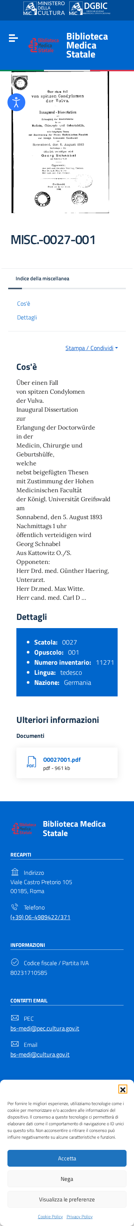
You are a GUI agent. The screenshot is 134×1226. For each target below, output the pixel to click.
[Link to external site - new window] (44, 8)
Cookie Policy (50, 1216)
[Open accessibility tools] (16, 102)
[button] (123, 1089)
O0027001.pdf (62, 759)
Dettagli (27, 317)
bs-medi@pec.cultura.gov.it (44, 1028)
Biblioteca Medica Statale (87, 45)
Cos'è (23, 303)
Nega (67, 1178)
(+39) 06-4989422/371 (40, 917)
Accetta (67, 1158)
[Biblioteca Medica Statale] (43, 44)
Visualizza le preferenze (67, 1199)
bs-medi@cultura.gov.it (40, 1054)
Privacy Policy (80, 1216)
